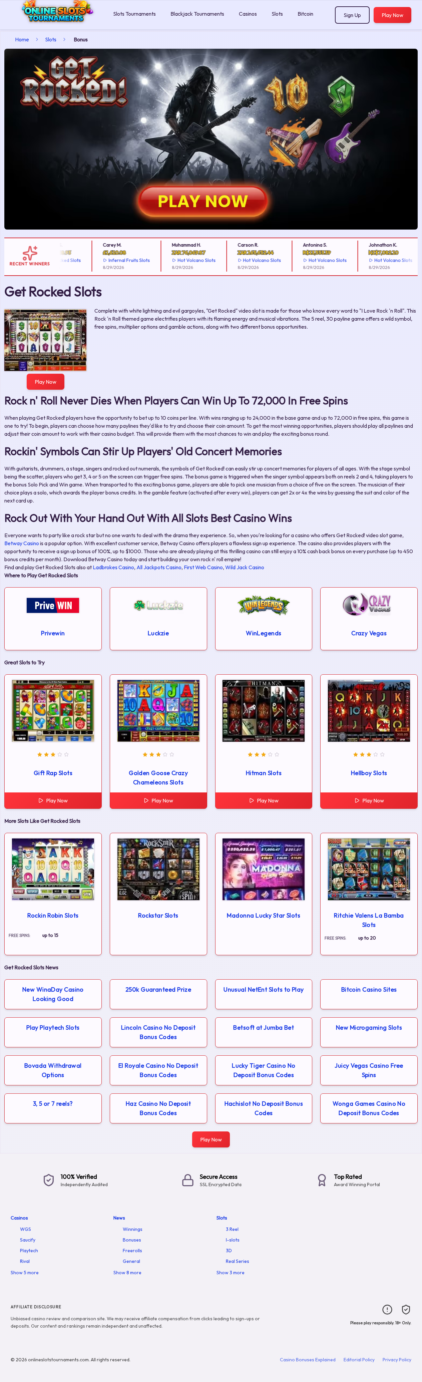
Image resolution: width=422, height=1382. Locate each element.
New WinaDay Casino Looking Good (53, 994)
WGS (25, 1229)
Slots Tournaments (134, 13)
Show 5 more (25, 1273)
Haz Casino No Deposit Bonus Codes (158, 1108)
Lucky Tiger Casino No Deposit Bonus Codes (263, 1070)
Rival (25, 1261)
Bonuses (132, 1240)
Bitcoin (305, 13)
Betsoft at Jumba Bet (263, 1027)
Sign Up (352, 15)
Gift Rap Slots (53, 773)
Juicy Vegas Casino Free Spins (369, 1070)
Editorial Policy (359, 1360)
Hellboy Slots (369, 773)
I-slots (233, 1240)
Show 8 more (127, 1273)
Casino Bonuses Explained (308, 1360)
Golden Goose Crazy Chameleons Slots (158, 777)
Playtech (29, 1251)
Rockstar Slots (158, 915)
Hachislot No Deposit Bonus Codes (264, 1108)
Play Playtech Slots (53, 1027)
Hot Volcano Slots (184, 260)
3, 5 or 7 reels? (53, 1103)
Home (22, 39)
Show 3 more (231, 1273)
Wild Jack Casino (244, 567)
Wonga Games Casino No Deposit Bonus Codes (369, 1108)
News (119, 1218)
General (131, 1261)
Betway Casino (21, 543)
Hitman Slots (264, 773)
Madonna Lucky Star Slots (263, 915)
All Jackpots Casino (158, 567)
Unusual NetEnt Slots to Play (264, 989)
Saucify (27, 1240)
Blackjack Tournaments (197, 13)
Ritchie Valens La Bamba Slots (369, 920)
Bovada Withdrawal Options (53, 1070)
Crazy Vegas (369, 633)
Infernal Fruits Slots (117, 260)
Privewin (53, 633)
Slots (277, 13)
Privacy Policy (397, 1360)
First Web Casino (203, 567)
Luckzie (158, 633)
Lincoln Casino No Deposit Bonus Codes (158, 1032)
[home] (55, 24)
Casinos (248, 13)
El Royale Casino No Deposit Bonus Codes (158, 1070)
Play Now (392, 15)
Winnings (132, 1229)
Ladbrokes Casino (113, 567)
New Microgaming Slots (369, 1027)
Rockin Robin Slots (52, 915)
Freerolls (132, 1251)
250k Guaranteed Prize (158, 989)
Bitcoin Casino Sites (369, 989)
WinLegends (264, 633)
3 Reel (232, 1229)
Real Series (237, 1261)
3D (229, 1251)
